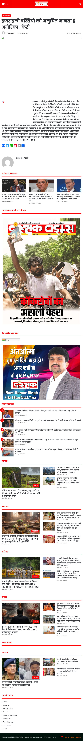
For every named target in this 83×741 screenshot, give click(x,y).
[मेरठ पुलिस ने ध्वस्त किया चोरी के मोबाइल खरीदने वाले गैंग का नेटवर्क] (49, 672)
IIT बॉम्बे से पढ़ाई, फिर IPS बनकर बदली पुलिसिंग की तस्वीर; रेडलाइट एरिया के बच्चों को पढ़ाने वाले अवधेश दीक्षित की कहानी (69, 561)
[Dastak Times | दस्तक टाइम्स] (41, 4)
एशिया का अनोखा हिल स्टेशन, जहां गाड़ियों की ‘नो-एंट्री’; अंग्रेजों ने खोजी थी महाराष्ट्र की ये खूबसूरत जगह (21, 493)
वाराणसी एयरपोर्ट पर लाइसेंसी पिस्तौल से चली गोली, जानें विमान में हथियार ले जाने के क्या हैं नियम (68, 618)
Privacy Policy (8, 709)
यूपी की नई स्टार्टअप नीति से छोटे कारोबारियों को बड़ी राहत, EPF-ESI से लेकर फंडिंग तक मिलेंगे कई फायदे (68, 607)
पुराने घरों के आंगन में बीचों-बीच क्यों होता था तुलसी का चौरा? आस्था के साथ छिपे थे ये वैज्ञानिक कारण (69, 515)
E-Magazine (7, 719)
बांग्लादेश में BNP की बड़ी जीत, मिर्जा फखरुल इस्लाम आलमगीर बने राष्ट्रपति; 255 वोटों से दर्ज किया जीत (41, 197)
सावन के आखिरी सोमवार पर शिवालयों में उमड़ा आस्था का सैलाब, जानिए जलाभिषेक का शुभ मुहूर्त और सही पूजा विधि (20, 539)
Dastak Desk (10, 33)
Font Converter (8, 722)
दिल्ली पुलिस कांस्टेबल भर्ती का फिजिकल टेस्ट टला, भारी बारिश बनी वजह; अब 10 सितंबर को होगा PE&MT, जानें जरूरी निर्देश (20, 584)
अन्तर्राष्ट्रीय (6, 16)
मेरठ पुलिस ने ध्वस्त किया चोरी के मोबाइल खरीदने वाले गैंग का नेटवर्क (68, 671)
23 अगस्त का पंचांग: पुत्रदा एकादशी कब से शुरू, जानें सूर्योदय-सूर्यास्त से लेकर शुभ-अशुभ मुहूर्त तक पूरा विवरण (69, 526)
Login (5, 729)
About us (6, 705)
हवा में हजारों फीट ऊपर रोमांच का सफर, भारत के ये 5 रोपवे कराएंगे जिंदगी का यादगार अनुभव (68, 470)
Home (5, 702)
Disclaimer (6, 712)
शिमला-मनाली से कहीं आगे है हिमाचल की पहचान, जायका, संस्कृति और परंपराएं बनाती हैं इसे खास (68, 481)
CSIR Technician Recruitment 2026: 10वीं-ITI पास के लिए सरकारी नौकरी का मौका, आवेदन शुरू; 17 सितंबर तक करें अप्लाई (68, 574)
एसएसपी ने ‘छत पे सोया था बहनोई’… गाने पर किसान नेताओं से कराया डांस (20, 683)
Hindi (7, 340)
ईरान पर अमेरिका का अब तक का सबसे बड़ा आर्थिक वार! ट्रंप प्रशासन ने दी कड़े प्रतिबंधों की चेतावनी (68, 196)
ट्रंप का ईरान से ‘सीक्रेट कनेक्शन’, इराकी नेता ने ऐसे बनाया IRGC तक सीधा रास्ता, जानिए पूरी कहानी (19, 629)
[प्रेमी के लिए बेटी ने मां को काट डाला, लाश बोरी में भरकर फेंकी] (49, 662)
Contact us (7, 725)
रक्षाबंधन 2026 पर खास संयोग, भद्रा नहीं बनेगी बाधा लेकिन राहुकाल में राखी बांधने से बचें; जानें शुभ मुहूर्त (69, 538)
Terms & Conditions (10, 715)
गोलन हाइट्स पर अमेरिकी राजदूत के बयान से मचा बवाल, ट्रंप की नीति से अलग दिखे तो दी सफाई (14, 196)
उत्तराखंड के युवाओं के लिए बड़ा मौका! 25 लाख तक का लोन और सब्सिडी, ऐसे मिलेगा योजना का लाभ (68, 630)
